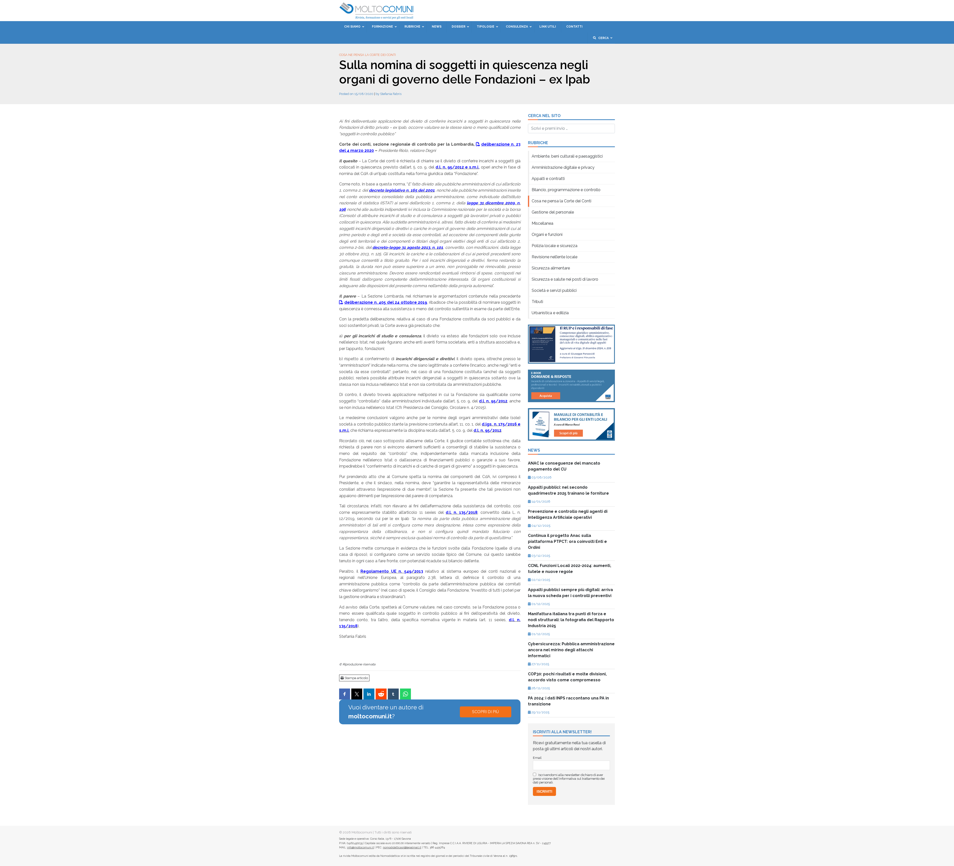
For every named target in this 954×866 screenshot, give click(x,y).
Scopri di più (485, 711)
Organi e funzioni (547, 234)
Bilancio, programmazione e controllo (566, 189)
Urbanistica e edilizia (550, 312)
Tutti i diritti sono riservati (393, 832)
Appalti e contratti (548, 178)
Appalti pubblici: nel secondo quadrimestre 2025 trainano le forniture (568, 490)
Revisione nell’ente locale (554, 257)
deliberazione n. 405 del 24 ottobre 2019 (385, 302)
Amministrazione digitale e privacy (563, 167)
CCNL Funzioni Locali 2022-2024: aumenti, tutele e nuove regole (569, 568)
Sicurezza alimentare (551, 268)
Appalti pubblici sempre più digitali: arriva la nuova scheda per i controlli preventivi (570, 592)
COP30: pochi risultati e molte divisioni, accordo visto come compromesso (567, 677)
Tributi (537, 301)
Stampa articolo (356, 678)
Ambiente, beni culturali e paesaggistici (567, 156)
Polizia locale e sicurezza (554, 245)
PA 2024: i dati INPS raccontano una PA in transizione (568, 701)
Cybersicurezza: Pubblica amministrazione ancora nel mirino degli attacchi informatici (571, 650)
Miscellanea (542, 223)
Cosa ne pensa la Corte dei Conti (367, 55)
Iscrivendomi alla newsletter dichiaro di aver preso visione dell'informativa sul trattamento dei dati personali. (569, 778)
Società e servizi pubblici (554, 290)
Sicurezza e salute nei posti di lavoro (565, 279)
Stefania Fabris (390, 94)
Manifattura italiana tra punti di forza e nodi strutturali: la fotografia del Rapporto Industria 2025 (571, 619)
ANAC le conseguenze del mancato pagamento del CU (564, 466)
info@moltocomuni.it (360, 847)
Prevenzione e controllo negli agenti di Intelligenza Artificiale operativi (567, 514)
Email (537, 758)
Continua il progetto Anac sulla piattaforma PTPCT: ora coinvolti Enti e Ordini (567, 541)
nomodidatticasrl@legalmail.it (402, 847)
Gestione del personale (553, 212)
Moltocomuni (362, 832)
